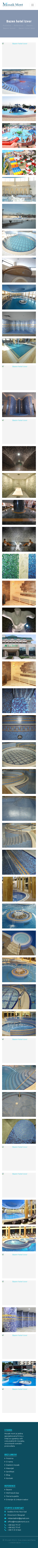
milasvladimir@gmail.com (18, 1518)
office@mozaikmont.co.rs (18, 1522)
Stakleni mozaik (12, 1465)
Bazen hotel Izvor (27, 28)
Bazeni (29, 25)
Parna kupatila (12, 1496)
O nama (9, 1462)
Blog (8, 1475)
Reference (18, 25)
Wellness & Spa (12, 1493)
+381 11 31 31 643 (14, 1530)
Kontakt (9, 1478)
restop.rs (25, 1543)
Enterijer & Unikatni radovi (17, 1500)
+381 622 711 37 (14, 1525)
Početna (7, 25)
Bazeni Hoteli (9, 28)
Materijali (10, 1468)
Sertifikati (10, 1472)
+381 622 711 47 (14, 1527)
